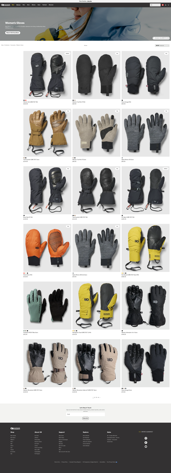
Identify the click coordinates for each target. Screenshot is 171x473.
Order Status (61, 437)
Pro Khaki (25, 273)
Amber (122, 273)
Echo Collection (86, 445)
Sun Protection (86, 437)
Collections (7, 45)
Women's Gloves (20, 45)
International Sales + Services (113, 437)
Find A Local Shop (38, 447)
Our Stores (37, 443)
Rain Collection (86, 435)
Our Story (37, 435)
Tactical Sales (110, 441)
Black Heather (122, 157)
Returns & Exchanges (63, 439)
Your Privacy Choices (111, 462)
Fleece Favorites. (83, 1)
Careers (36, 445)
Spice (25, 100)
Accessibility (102, 462)
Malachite (24, 330)
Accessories (13, 45)
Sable (74, 100)
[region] (85, 1)
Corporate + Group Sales (112, 439)
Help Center (61, 435)
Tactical (12, 449)
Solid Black (27, 330)
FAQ (60, 449)
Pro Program (37, 453)
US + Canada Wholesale (112, 435)
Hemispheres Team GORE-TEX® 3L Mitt (162, 38)
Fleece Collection (86, 439)
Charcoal (125, 388)
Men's (12, 441)
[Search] (147, 4)
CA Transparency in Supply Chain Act (90, 462)
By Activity (13, 451)
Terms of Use (57, 462)
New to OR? (37, 449)
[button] (168, 4)
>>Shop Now (89, 1)
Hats (11, 443)
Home (2, 45)
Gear (11, 447)
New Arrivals (13, 435)
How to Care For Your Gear (64, 451)
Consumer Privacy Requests (75, 462)
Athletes (36, 437)
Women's (12, 439)
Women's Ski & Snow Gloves (12, 32)
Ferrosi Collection (86, 443)
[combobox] (155, 4)
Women (18, 4)
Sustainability (37, 451)
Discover (51, 4)
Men (24, 4)
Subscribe (85, 418)
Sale (11, 453)
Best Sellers (13, 437)
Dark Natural (24, 157)
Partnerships (37, 439)
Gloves (12, 445)
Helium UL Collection (87, 441)
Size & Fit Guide (62, 445)
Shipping (60, 441)
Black (24, 100)
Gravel (25, 330)
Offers (60, 447)
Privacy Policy (65, 462)
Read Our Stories (38, 441)
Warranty (61, 443)
